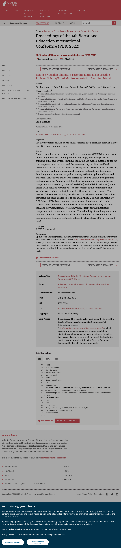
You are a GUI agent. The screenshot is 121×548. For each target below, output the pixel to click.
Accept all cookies (12, 542)
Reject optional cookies (38, 542)
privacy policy (15, 529)
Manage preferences (10, 535)
